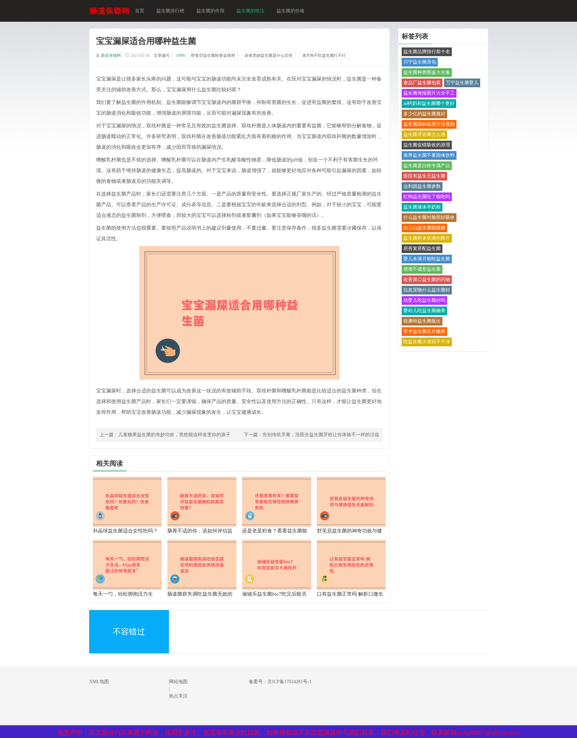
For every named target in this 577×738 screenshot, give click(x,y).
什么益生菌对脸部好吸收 (429, 217)
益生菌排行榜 (170, 10)
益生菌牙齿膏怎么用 (424, 134)
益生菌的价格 (290, 10)
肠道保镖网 (111, 55)
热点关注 (178, 696)
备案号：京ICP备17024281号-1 (280, 681)
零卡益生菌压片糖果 (424, 331)
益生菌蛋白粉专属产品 (426, 165)
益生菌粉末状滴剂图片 (426, 238)
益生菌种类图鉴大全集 (426, 72)
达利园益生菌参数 (422, 186)
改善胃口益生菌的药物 (426, 279)
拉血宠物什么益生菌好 (426, 289)
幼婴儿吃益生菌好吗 (424, 300)
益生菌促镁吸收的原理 (426, 144)
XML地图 (99, 681)
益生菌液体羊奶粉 (422, 207)
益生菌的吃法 (250, 10)
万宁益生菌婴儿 (462, 82)
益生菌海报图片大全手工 (429, 93)
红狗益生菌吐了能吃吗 (426, 196)
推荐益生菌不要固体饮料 (429, 155)
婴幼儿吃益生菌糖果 (424, 310)
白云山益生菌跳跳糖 (424, 227)
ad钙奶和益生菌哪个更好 (428, 103)
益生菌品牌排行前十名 (426, 51)
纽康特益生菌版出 (422, 321)
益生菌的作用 (210, 10)
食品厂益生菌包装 (422, 82)
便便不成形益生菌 (422, 269)
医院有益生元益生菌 (424, 175)
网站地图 (178, 681)
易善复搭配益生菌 (422, 248)
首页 (139, 10)
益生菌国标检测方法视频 (429, 124)
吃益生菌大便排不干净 (426, 341)
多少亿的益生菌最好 (424, 113)
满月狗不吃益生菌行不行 (324, 55)
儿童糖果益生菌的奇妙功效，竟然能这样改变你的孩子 (174, 434)
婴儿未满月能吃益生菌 (426, 258)
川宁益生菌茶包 (419, 62)
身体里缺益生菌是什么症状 (268, 55)
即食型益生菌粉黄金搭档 (213, 55)
